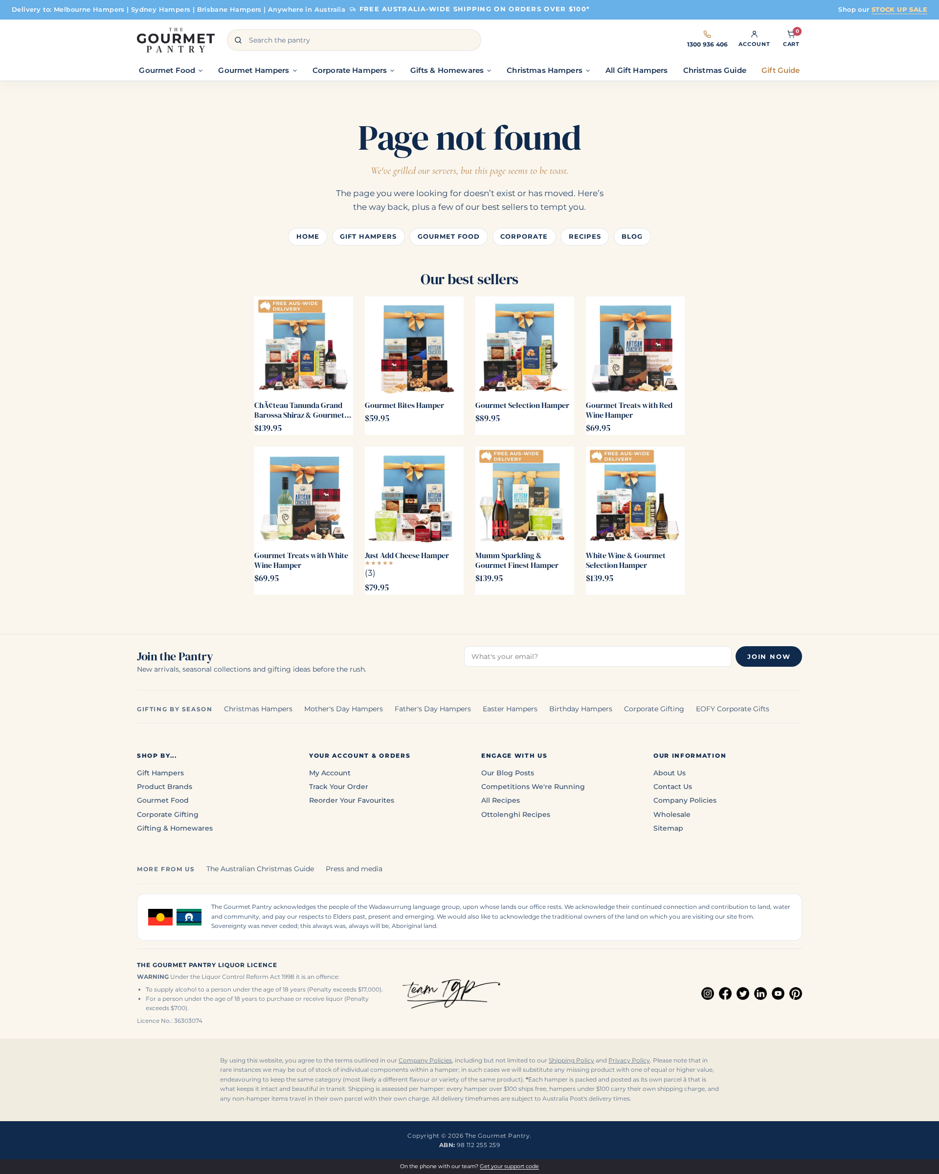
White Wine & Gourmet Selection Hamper (626, 560)
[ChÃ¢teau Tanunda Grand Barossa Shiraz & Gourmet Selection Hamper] (303, 345)
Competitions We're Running (533, 786)
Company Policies (684, 800)
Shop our (882, 9)
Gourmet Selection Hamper (522, 405)
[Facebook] (725, 993)
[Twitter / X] (743, 993)
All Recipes (500, 800)
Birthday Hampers (580, 709)
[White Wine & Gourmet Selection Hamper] (635, 496)
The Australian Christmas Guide (260, 869)
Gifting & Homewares (175, 828)
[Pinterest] (795, 993)
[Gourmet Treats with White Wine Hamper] (303, 496)
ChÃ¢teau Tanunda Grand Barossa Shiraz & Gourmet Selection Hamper (299, 410)
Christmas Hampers (258, 709)
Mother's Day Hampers (343, 709)
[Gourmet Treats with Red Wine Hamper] (635, 345)
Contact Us (672, 786)
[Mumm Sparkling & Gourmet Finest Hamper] (524, 496)
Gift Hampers (368, 236)
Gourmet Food (449, 236)
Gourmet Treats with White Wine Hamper (301, 560)
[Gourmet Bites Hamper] (414, 345)
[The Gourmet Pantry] (176, 40)
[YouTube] (778, 993)
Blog (632, 236)
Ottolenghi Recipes (515, 814)
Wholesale (672, 814)
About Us (669, 772)
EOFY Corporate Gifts (732, 709)
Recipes (585, 236)
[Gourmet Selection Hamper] (524, 345)
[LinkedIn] (760, 993)
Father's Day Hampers (433, 709)
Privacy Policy (629, 1060)
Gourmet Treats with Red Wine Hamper (629, 410)
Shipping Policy (571, 1060)
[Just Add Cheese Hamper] (414, 496)
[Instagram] (707, 993)
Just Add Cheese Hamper (407, 555)
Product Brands (164, 786)
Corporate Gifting (654, 709)
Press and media (354, 869)
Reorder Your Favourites (351, 800)
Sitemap (668, 828)
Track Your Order (338, 786)
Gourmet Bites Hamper (404, 405)
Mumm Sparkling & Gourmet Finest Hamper (517, 560)
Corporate (524, 236)
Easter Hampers (510, 709)
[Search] (238, 40)
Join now (768, 656)
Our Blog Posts (507, 772)
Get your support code (509, 1166)
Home (307, 236)
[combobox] (354, 40)
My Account (330, 772)
